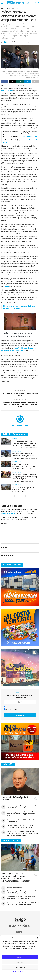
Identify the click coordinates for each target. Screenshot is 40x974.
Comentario (6, 523)
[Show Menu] (2, 3)
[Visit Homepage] (18, 3)
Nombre (4, 547)
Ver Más (20, 496)
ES (35, 3)
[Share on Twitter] (12, 81)
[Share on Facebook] (4, 81)
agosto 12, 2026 (30, 448)
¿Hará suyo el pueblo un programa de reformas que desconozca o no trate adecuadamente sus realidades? (15, 877)
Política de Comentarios (8, 513)
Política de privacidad (19, 971)
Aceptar (20, 957)
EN (38, 3)
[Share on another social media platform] (35, 81)
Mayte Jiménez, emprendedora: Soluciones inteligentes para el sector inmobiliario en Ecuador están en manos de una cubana (22, 833)
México (6, 286)
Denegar (20, 962)
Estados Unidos (7, 91)
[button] (37, 938)
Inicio (2, 8)
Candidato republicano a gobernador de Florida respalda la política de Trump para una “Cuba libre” (22, 814)
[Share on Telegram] (27, 81)
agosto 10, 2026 (30, 458)
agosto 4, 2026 (29, 491)
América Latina (15, 8)
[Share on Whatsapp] (20, 81)
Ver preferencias (20, 967)
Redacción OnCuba (13, 42)
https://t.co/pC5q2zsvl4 (28, 136)
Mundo (8, 8)
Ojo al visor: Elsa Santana (14, 887)
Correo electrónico (8, 555)
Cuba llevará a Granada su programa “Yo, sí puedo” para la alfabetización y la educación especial (24, 477)
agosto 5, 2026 (29, 468)
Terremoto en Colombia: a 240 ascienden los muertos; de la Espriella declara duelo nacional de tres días (24, 443)
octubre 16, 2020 (27, 42)
